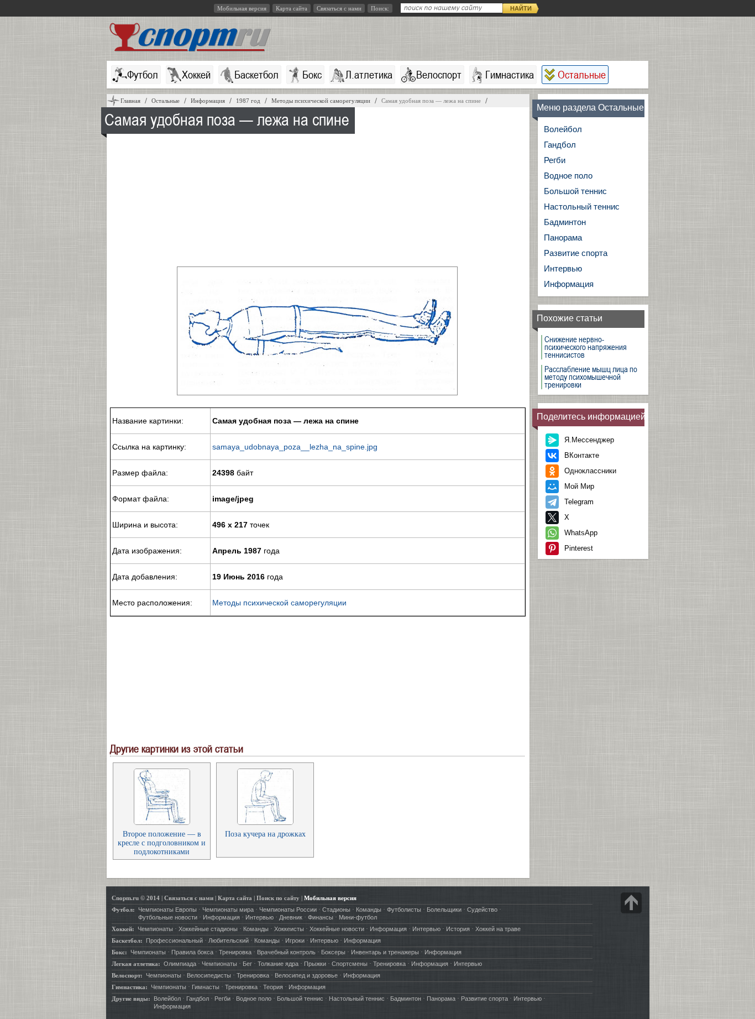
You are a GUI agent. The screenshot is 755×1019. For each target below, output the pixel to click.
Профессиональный (174, 940)
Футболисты (404, 909)
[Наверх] (631, 903)
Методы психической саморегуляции (279, 602)
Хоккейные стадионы (208, 929)
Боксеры (333, 952)
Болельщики (444, 909)
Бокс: (119, 952)
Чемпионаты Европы (167, 909)
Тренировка (235, 952)
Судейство (482, 909)
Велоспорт (439, 74)
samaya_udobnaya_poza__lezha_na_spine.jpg (295, 446)
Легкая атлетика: (136, 963)
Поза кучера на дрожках (265, 834)
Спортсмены (350, 963)
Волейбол (563, 129)
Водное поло (568, 175)
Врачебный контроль (286, 952)
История (458, 929)
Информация (569, 284)
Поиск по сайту (278, 898)
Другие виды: (131, 998)
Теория (273, 987)
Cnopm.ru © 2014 (136, 898)
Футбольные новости (167, 917)
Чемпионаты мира (228, 909)
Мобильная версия (241, 8)
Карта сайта (291, 8)
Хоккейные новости (337, 929)
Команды (368, 909)
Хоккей (196, 74)
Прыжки (315, 963)
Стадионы (336, 909)
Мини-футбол (358, 917)
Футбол (142, 74)
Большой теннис (575, 191)
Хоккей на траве (498, 929)
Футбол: (123, 909)
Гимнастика (509, 74)
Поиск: (380, 8)
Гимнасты (205, 987)
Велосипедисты (209, 975)
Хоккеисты (289, 929)
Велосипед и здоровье (306, 975)
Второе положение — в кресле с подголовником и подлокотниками (162, 843)
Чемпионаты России (288, 909)
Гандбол (560, 144)
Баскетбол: (127, 940)
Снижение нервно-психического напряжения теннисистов (585, 347)
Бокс (312, 74)
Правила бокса (192, 952)
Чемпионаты (155, 929)
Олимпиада (180, 963)
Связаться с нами (339, 8)
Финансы (320, 917)
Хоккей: (123, 929)
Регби (554, 160)
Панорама (563, 237)
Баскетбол (256, 74)
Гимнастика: (130, 987)
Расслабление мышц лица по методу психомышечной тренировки (590, 377)
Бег (247, 963)
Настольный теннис (582, 206)
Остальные (582, 74)
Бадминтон (565, 222)
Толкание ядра (278, 963)
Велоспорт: (127, 975)
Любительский (228, 940)
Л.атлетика (368, 74)
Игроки (295, 940)
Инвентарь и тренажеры (385, 952)
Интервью (563, 268)
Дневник (290, 917)
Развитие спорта (575, 253)
